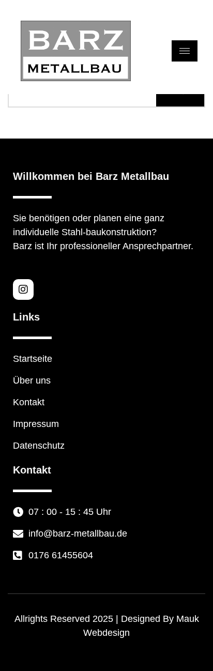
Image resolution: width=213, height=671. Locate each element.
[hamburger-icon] (184, 51)
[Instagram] (23, 289)
